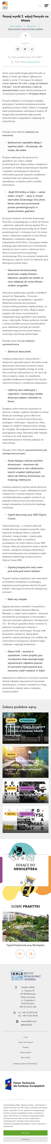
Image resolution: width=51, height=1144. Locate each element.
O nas (25, 1037)
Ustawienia (26, 1139)
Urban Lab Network (25, 1042)
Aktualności (31, 26)
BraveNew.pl (32, 1064)
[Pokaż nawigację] (46, 5)
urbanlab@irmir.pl (28, 1021)
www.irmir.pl (26, 1025)
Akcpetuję (25, 1133)
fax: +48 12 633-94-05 (28, 1016)
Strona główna (16, 26)
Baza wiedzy (25, 1057)
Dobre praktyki (25, 1052)
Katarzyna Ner (33, 62)
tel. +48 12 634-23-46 (27, 1013)
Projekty (26, 1047)
